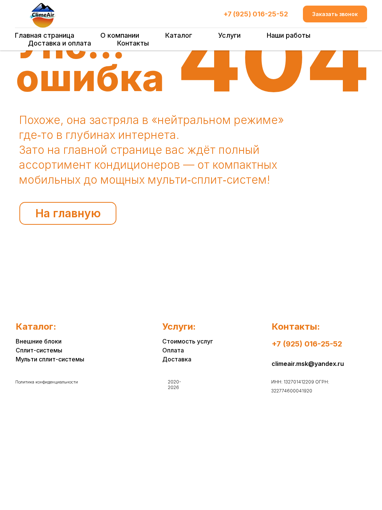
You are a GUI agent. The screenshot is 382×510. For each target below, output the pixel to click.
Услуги (229, 35)
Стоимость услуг (187, 341)
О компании (119, 35)
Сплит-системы (39, 350)
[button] (335, 14)
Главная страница (44, 35)
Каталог (178, 35)
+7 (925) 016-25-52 (255, 14)
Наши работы (288, 35)
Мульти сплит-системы (50, 359)
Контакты (133, 43)
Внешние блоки (39, 341)
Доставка (176, 359)
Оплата (173, 350)
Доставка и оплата (59, 43)
